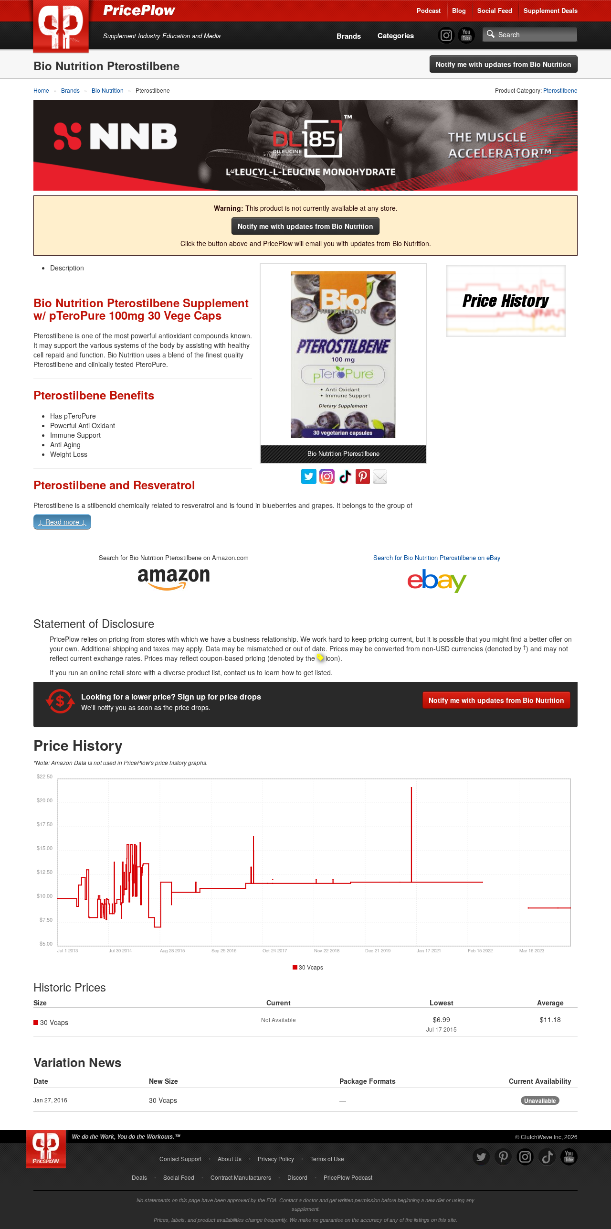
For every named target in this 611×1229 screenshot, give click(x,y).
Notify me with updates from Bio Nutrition (503, 64)
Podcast (429, 10)
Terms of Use (327, 1158)
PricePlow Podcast (348, 1177)
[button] (305, 523)
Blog (459, 10)
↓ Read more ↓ (62, 522)
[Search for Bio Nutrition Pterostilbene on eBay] (437, 578)
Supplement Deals (551, 10)
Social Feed (494, 10)
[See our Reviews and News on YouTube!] (569, 1157)
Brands (349, 36)
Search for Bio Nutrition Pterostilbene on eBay (437, 557)
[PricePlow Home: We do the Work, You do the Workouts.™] (62, 28)
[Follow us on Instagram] (525, 1157)
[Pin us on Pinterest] (503, 1157)
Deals (139, 1177)
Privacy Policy (276, 1158)
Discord (297, 1177)
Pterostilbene (560, 90)
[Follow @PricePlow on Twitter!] (481, 1157)
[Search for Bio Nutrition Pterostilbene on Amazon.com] (174, 577)
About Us (230, 1158)
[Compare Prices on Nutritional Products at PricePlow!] (48, 1147)
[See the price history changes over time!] (506, 300)
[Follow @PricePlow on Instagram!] (446, 35)
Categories (396, 35)
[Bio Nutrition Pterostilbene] (343, 355)
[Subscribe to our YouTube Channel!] (466, 35)
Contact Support (180, 1158)
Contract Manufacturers (241, 1177)
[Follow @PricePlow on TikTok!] (547, 1157)
